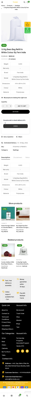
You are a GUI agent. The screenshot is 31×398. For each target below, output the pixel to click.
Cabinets (4, 223)
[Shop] (12, 395)
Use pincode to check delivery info (14, 120)
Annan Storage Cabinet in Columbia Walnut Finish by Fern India (8, 227)
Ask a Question (8, 137)
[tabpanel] (15, 180)
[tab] (5, 157)
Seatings (17, 5)
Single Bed (19, 223)
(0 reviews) (12, 59)
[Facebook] (17, 351)
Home (3, 5)
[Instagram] (22, 351)
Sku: (2, 147)
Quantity (4, 102)
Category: (4, 150)
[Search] (24, 2)
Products (9, 5)
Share (20, 137)
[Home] (4, 395)
